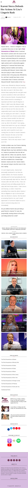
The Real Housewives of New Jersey (9, 374)
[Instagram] (14, 460)
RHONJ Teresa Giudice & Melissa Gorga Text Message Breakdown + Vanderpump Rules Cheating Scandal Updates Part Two (18, 400)
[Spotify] (18, 439)
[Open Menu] (1, 2)
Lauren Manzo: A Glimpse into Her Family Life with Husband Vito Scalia (18, 407)
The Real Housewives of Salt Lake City (10, 386)
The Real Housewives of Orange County (10, 380)
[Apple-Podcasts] (9, 439)
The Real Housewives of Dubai (8, 368)
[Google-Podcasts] (14, 439)
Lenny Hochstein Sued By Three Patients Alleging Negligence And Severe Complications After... (12, 290)
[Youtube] (9, 443)
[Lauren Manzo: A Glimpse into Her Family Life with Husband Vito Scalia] (5, 409)
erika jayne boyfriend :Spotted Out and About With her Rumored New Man (17, 416)
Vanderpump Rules (5, 389)
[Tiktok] (17, 460)
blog (24, 82)
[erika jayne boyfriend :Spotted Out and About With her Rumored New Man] (5, 416)
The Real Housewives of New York (9, 377)
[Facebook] (8, 460)
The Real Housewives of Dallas (8, 365)
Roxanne (9, 17)
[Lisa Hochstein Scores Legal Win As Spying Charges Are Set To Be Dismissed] (14, 323)
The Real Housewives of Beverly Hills (10, 362)
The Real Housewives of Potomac (9, 383)
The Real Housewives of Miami (8, 371)
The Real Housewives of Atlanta (8, 359)
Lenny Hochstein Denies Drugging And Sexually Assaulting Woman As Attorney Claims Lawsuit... (12, 308)
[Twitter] (11, 460)
